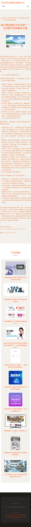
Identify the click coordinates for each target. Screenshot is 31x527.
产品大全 (13, 18)
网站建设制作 (23, 514)
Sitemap (16, 519)
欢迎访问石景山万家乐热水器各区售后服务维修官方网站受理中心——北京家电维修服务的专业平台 (15, 345)
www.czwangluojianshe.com (13, 514)
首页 (8, 18)
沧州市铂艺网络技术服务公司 (11, 516)
